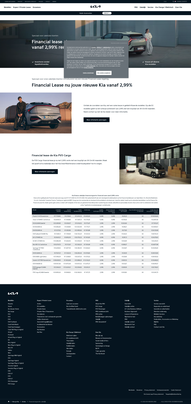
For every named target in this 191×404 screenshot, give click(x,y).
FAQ (155, 324)
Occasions (37, 7)
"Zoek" (174, 2)
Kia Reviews (41, 329)
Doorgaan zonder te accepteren (119, 43)
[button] (166, 1)
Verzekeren (41, 314)
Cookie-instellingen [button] (10, 1)
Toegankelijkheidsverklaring (173, 394)
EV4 (9, 319)
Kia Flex (39, 332)
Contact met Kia (159, 327)
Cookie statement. (91, 65)
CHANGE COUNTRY (182, 1)
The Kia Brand (100, 353)
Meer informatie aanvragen (96, 120)
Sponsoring (99, 343)
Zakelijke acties (129, 306)
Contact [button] (48, 1)
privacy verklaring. (89, 67)
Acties (39, 304)
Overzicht (128, 304)
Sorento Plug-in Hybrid (15, 368)
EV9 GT (10, 378)
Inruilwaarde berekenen (44, 324)
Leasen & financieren (131, 314)
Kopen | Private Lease (22, 7)
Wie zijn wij (99, 335)
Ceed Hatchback (13, 324)
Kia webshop (158, 316)
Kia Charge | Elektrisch (164, 7)
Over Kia (178, 7)
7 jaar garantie (100, 351)
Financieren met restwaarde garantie (49, 316)
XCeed (10, 332)
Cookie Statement (176, 390)
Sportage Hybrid (13, 360)
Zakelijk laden (70, 343)
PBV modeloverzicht (102, 311)
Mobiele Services (159, 314)
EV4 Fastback (12, 322)
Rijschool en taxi (130, 316)
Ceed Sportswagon (14, 327)
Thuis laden (70, 340)
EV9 (9, 376)
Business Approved (131, 311)
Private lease (41, 309)
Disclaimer (139, 390)
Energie (68, 351)
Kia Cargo (11, 311)
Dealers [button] (41, 1)
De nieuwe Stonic (13, 309)
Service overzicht (159, 304)
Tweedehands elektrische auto (76, 309)
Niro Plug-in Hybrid (14, 345)
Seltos (10, 350)
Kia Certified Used (72, 306)
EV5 (9, 358)
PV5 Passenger (13, 381)
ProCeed (10, 335)
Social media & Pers (102, 340)
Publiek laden (70, 346)
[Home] (8, 401)
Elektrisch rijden (71, 335)
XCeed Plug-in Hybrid (15, 337)
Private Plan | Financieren (45, 311)
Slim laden (69, 348)
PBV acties (99, 314)
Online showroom (42, 319)
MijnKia (156, 322)
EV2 (9, 314)
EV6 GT (10, 373)
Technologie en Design (103, 346)
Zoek (165, 1)
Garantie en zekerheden (162, 309)
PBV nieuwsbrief (101, 322)
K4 (9, 340)
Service (150, 7)
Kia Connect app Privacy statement (154, 394)
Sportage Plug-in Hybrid (16, 363)
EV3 (9, 316)
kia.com (94, 47)
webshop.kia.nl (107, 47)
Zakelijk (143, 7)
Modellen (7, 7)
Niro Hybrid (11, 342)
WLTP (97, 348)
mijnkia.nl (98, 47)
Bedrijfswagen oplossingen (104, 316)
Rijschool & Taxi (130, 324)
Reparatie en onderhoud (162, 306)
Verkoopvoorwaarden (163, 390)
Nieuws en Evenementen (104, 338)
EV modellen (41, 306)
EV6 (9, 371)
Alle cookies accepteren (103, 73)
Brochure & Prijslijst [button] (30, 1)
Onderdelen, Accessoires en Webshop (166, 319)
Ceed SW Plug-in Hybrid (15, 329)
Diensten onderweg (160, 311)
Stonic (10, 306)
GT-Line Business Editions (133, 309)
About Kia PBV (100, 304)
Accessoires (41, 327)
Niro (9, 353)
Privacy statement (149, 390)
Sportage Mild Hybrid (15, 355)
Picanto (10, 304)
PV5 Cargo (11, 384)
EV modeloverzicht (72, 338)
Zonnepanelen (70, 353)
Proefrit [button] (20, 1)
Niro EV (10, 347)
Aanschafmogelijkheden (44, 322)
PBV (136, 7)
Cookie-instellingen (88, 72)
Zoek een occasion (72, 304)
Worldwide (132, 390)
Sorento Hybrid (13, 366)
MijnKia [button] (54, 1)
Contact (106, 13)
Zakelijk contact (130, 322)
